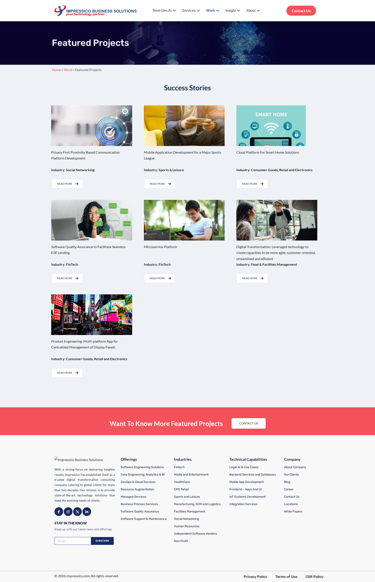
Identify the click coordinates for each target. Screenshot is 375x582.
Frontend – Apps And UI (245, 489)
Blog (287, 482)
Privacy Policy (255, 577)
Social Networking (186, 519)
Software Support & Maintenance (144, 519)
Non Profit (181, 541)
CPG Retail (181, 489)
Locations (291, 504)
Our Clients (291, 474)
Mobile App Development (246, 482)
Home (56, 70)
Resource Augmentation (137, 489)
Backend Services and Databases (252, 474)
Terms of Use (286, 577)
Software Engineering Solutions (142, 467)
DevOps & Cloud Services (138, 482)
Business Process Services (139, 504)
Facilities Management (189, 511)
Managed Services (133, 497)
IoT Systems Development (247, 497)
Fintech (179, 467)
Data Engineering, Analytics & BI (143, 474)
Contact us (248, 423)
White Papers (293, 511)
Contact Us (301, 10)
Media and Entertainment (191, 474)
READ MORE (64, 183)
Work (68, 70)
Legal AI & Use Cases (243, 467)
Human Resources (186, 526)
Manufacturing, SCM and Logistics (197, 504)
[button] (174, 10)
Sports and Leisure (187, 497)
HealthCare (182, 482)
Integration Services (243, 504)
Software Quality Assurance (140, 511)
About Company (295, 467)
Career (288, 489)
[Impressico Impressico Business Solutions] (95, 10)
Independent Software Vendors (195, 534)
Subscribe (102, 540)
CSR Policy (314, 577)
